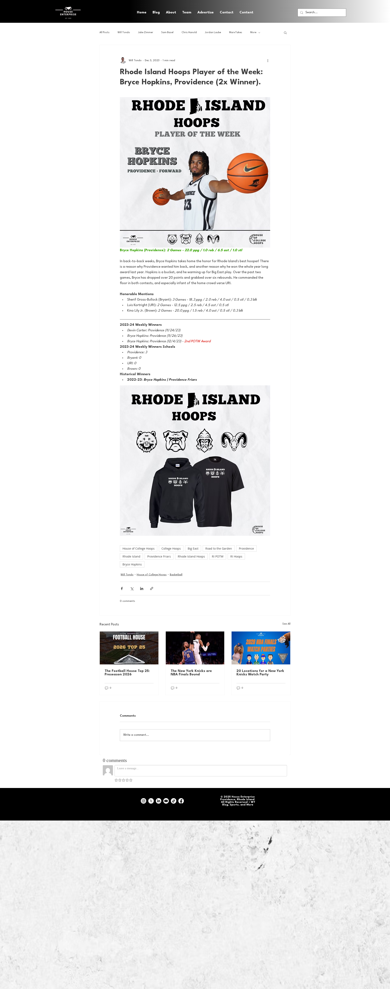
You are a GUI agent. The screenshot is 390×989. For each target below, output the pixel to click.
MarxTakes (235, 32)
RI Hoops (236, 556)
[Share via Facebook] (122, 588)
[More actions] (267, 60)
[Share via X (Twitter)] (132, 588)
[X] (151, 801)
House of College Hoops (138, 548)
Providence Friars (159, 556)
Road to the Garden (218, 548)
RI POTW (217, 556)
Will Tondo (124, 32)
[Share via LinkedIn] (142, 588)
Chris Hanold (189, 32)
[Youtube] (166, 801)
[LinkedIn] (158, 801)
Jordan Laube (213, 32)
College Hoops (171, 548)
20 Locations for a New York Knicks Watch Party (260, 672)
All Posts (104, 32)
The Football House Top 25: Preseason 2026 (127, 672)
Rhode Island (131, 556)
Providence (246, 548)
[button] (246, 13)
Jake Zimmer (145, 32)
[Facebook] (181, 801)
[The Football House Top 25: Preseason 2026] (129, 647)
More (253, 32)
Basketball (176, 574)
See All (286, 624)
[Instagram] (143, 801)
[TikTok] (173, 801)
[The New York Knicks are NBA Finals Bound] (195, 647)
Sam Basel (167, 32)
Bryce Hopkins (132, 564)
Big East (193, 548)
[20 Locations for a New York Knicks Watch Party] (261, 647)
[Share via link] (152, 588)
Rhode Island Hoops (191, 556)
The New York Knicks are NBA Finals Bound (191, 672)
